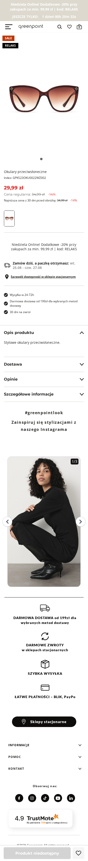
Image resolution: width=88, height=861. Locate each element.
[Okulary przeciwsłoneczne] (44, 99)
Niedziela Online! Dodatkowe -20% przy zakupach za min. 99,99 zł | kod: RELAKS (44, 246)
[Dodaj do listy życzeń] (78, 853)
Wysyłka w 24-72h (22, 295)
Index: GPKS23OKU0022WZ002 (25, 178)
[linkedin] (71, 798)
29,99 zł (13, 188)
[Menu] (9, 27)
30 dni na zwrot (20, 312)
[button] (45, 745)
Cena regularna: (30, 194)
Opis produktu (19, 332)
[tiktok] (45, 798)
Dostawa (13, 364)
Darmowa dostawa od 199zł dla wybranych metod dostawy (43, 303)
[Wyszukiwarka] (60, 27)
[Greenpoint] (31, 26)
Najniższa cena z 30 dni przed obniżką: (40, 200)
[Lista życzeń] (69, 27)
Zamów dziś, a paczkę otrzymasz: (44, 265)
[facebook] (19, 798)
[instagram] (32, 798)
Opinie (11, 379)
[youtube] (58, 798)
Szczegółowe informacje (29, 394)
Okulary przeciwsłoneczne (25, 171)
